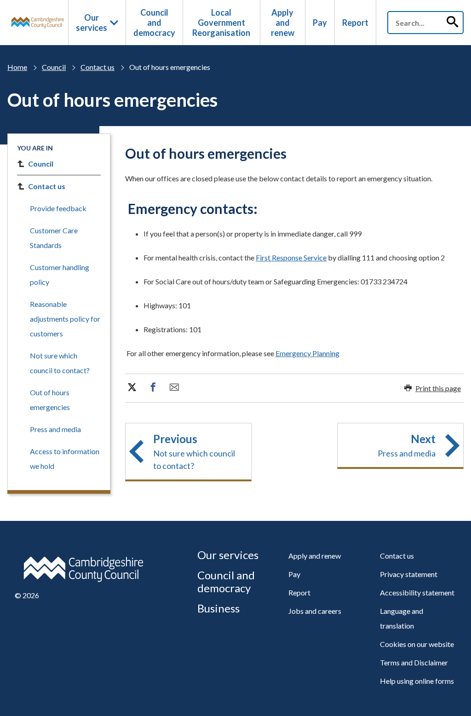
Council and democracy (154, 22)
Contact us (97, 67)
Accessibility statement (417, 592)
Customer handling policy (59, 274)
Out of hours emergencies (50, 399)
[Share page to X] (132, 387)
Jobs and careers (314, 610)
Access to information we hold (64, 458)
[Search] (452, 22)
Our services (91, 22)
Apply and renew (282, 22)
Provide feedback (58, 208)
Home (17, 67)
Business (218, 608)
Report (355, 22)
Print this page (438, 388)
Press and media (55, 429)
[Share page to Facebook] (153, 387)
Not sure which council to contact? (60, 363)
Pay (320, 22)
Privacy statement (408, 574)
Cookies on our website (417, 644)
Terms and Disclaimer (414, 662)
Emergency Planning (307, 353)
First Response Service (291, 257)
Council (54, 67)
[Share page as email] (174, 387)
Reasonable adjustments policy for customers (65, 319)
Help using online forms (417, 680)
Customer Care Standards (54, 237)
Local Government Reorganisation (221, 22)
